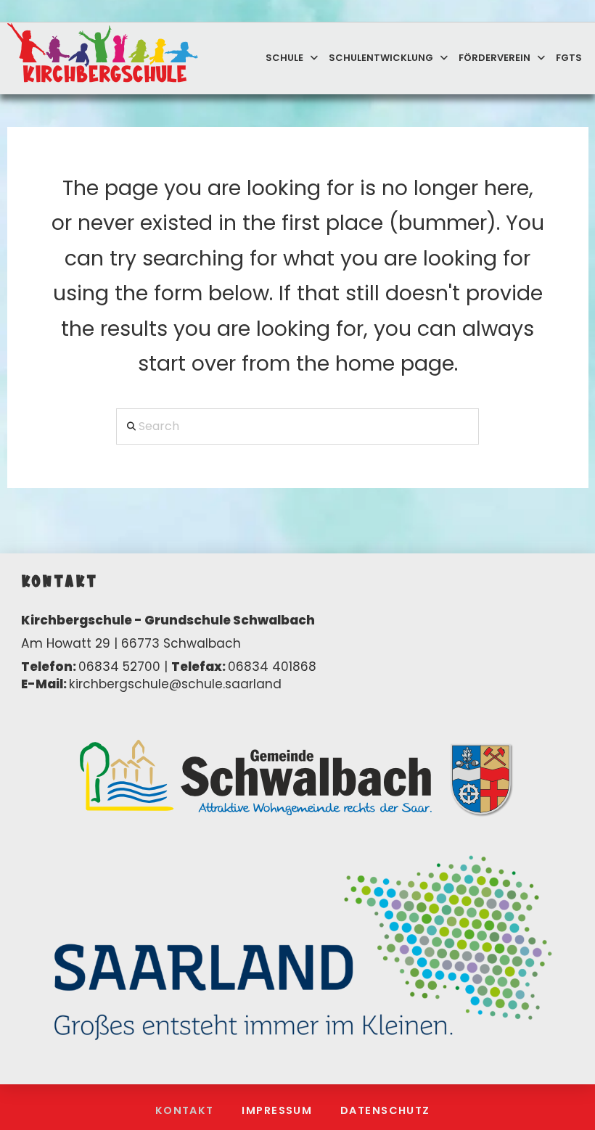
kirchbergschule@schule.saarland (175, 684)
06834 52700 (119, 666)
